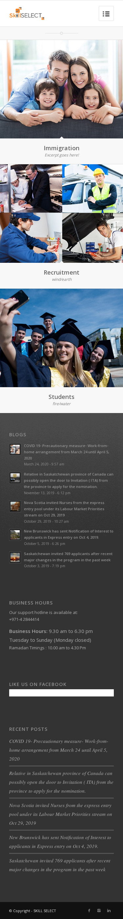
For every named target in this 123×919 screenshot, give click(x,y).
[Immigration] (61, 89)
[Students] (61, 338)
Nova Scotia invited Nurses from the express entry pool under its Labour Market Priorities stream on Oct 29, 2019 (60, 814)
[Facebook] (89, 910)
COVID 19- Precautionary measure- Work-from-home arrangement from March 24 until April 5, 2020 (58, 750)
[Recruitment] (61, 213)
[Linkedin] (109, 910)
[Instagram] (99, 910)
